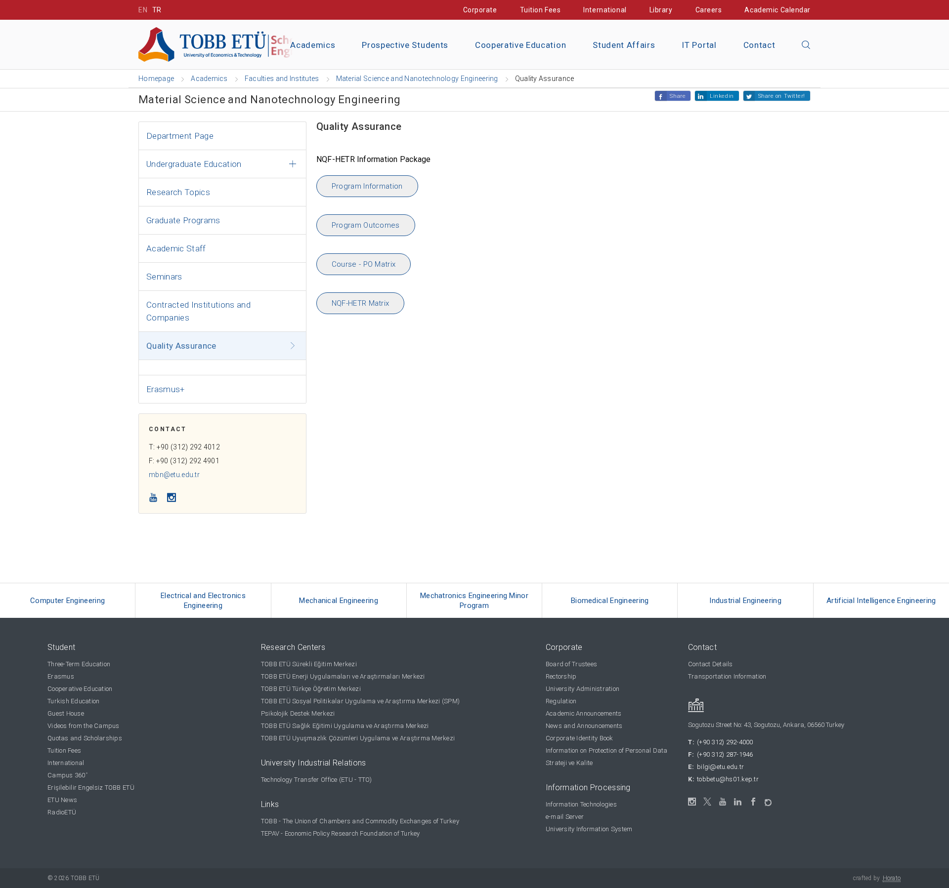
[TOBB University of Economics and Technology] (249, 43)
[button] (806, 45)
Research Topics (178, 192)
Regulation (561, 701)
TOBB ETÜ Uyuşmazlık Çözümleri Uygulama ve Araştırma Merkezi (358, 738)
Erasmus (60, 676)
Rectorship (561, 676)
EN (142, 10)
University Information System (589, 829)
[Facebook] (753, 802)
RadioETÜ (61, 812)
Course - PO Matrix (363, 264)
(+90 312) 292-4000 (725, 742)
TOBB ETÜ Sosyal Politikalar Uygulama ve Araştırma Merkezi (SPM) (360, 701)
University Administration (583, 688)
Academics (312, 45)
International (604, 10)
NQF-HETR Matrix (360, 303)
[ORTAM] (769, 799)
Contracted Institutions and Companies (198, 311)
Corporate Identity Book (579, 738)
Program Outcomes (366, 225)
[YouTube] (723, 802)
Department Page (180, 136)
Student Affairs (624, 45)
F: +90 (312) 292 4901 (184, 461)
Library (661, 10)
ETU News (62, 800)
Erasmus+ (165, 389)
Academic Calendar (777, 10)
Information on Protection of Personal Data (607, 750)
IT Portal (699, 45)
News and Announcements (584, 725)
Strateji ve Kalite (569, 763)
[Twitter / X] (707, 802)
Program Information (367, 186)
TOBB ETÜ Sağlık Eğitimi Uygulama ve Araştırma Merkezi (345, 725)
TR (157, 10)
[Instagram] (692, 802)
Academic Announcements (584, 713)
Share (678, 96)
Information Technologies (581, 804)
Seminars (164, 277)
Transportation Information (727, 676)
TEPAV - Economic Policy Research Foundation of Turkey (340, 833)
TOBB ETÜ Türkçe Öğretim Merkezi (311, 688)
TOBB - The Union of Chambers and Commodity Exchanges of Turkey (360, 821)
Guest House (65, 713)
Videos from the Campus (83, 725)
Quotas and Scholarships (84, 738)
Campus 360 (67, 775)
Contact (759, 45)
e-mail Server (565, 816)
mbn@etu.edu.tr (174, 475)
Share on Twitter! (781, 96)
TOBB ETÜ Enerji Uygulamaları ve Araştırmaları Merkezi (343, 676)
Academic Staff (176, 248)
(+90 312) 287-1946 (725, 754)
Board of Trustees (571, 664)
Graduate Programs (183, 220)
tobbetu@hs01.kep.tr (728, 779)
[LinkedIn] (738, 802)
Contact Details (710, 664)
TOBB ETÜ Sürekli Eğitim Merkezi (309, 664)
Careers (708, 10)
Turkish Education (73, 701)
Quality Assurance (181, 346)
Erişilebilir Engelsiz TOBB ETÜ (90, 787)
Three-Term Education (78, 664)
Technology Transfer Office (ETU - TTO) (316, 779)
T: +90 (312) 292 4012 (184, 447)
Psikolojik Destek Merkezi (298, 713)
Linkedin (721, 96)
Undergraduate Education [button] (194, 164)
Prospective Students (405, 45)
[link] (67, 600)
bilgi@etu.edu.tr (720, 766)
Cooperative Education (520, 45)
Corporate (480, 10)
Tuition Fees (540, 10)
